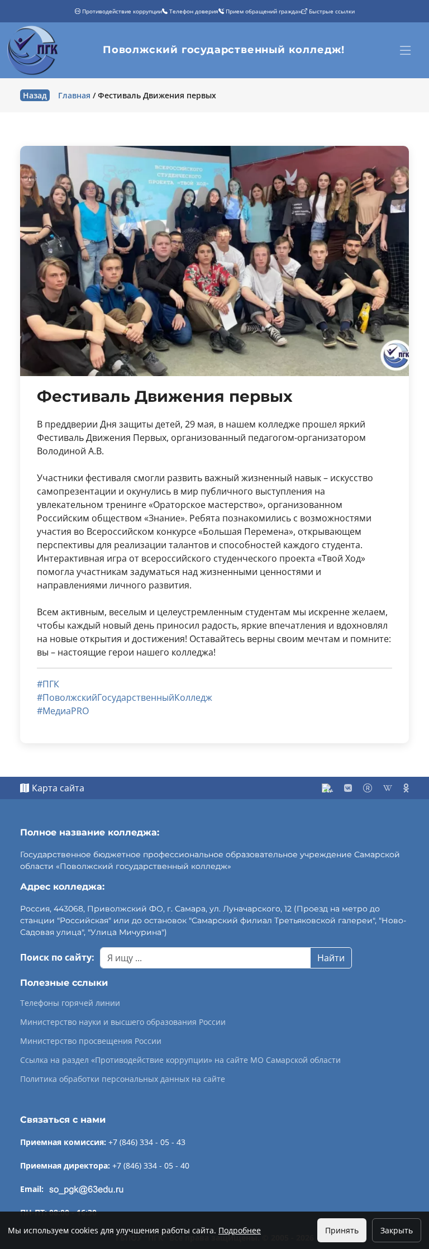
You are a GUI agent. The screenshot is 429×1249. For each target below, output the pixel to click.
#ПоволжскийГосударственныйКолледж (124, 697)
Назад (35, 95)
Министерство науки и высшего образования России (123, 1022)
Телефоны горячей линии (70, 1003)
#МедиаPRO (63, 711)
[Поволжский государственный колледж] (34, 50)
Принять (342, 1230)
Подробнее (239, 1230)
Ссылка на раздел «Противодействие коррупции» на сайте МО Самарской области (180, 1060)
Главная (74, 95)
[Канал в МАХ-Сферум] (327, 787)
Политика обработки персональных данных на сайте (122, 1079)
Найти (331, 958)
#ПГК (48, 684)
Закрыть (396, 1230)
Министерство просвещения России (90, 1041)
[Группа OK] (406, 787)
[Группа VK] (348, 787)
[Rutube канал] (367, 787)
